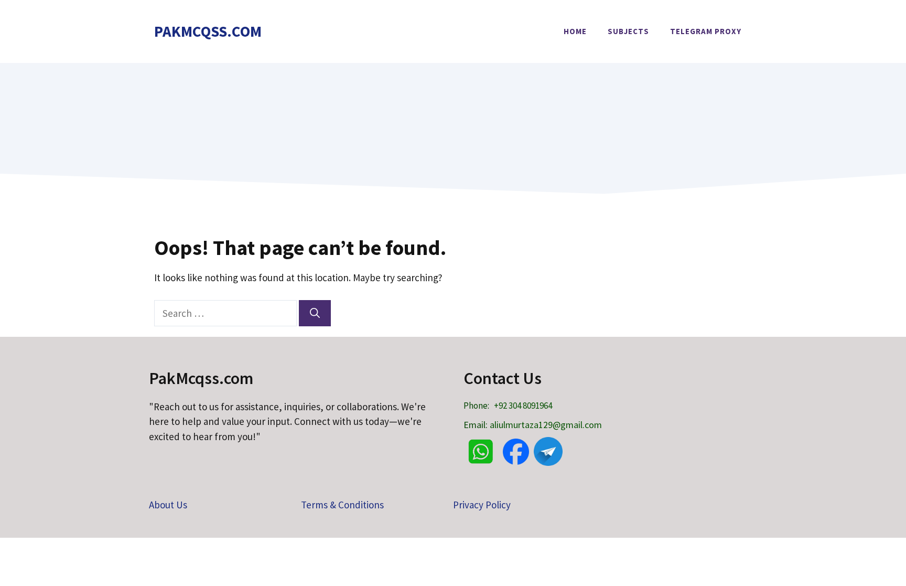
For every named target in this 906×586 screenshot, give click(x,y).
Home (575, 31)
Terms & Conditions (342, 504)
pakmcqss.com (208, 31)
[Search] (315, 313)
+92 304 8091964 (523, 405)
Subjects (628, 31)
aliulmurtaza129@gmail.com (546, 425)
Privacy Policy (482, 504)
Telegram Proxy (705, 31)
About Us (168, 504)
